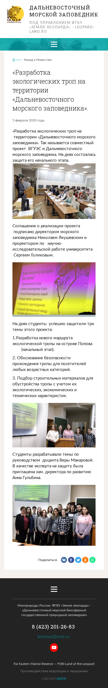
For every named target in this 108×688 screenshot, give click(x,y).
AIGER (61, 678)
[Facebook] (71, 560)
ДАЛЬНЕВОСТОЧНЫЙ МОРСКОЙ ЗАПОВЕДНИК (63, 11)
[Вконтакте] (64, 560)
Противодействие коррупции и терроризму (54, 671)
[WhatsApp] (92, 560)
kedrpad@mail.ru (54, 636)
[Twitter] (78, 560)
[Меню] (54, 44)
